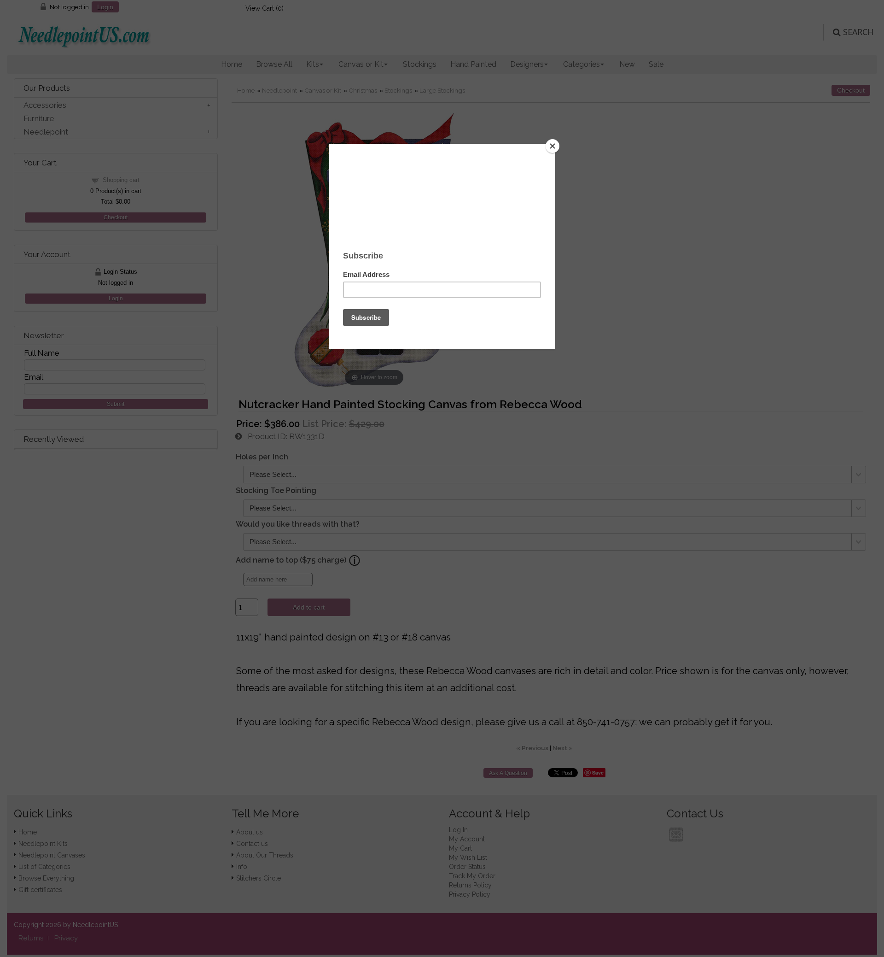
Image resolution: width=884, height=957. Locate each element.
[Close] (552, 146)
